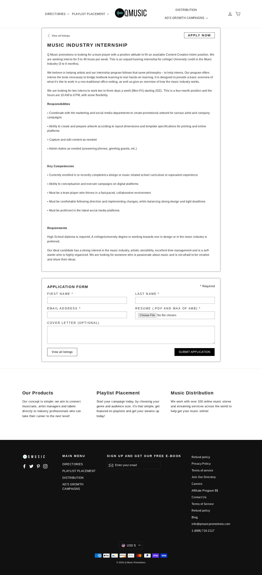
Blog (195, 517)
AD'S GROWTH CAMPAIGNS (185, 17)
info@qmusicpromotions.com (211, 523)
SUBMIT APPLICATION (194, 351)
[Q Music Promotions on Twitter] (31, 466)
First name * (60, 293)
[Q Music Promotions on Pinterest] (38, 466)
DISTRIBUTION (186, 9)
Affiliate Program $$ (205, 490)
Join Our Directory (204, 477)
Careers (197, 483)
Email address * (64, 308)
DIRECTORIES (55, 14)
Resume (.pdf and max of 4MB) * (168, 308)
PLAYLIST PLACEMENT (89, 14)
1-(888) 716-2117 (203, 530)
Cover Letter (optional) (73, 322)
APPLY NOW (199, 35)
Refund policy (201, 457)
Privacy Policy (201, 463)
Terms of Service (203, 503)
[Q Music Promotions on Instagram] (45, 466)
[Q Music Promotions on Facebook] (24, 466)
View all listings (62, 351)
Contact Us (199, 497)
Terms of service (202, 470)
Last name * (147, 293)
